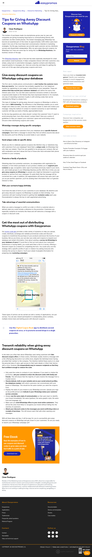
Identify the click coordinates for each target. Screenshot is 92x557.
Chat (87, 553)
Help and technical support (10, 538)
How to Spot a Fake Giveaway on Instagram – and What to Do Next (76, 142)
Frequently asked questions (10, 518)
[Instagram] (49, 532)
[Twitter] (57, 532)
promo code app (10, 231)
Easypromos (5, 507)
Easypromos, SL (20, 547)
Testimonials (5, 515)
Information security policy (80, 547)
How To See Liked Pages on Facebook (74, 162)
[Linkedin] (53, 536)
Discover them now (73, 88)
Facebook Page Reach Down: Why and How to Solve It (75, 168)
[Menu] (3, 2)
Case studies (51, 515)
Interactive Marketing (8, 14)
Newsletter (5, 536)
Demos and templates (54, 510)
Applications (5, 510)
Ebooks (50, 513)
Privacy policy (45, 547)
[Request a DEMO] (76, 24)
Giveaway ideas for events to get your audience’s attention (74, 156)
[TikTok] (49, 536)
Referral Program (7, 521)
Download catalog (72, 106)
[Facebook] (53, 532)
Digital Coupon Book (24, 328)
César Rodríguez (9, 477)
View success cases (73, 126)
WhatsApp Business (11, 58)
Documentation (52, 507)
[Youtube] (57, 536)
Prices (4, 513)
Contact (4, 533)
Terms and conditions (60, 547)
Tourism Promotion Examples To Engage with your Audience (75, 149)
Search (76, 60)
